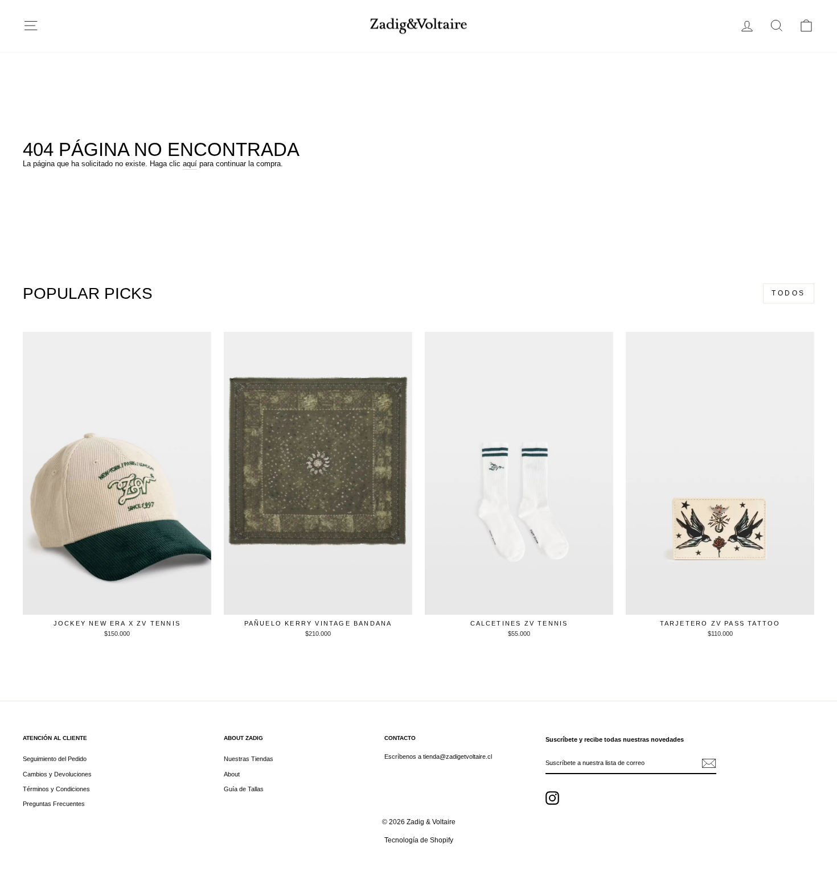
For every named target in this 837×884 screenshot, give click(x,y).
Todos (789, 293)
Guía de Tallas (244, 789)
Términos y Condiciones (56, 789)
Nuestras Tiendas (248, 758)
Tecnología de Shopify (418, 840)
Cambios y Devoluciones (57, 774)
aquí (190, 163)
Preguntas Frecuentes (54, 803)
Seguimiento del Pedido (55, 758)
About (232, 774)
